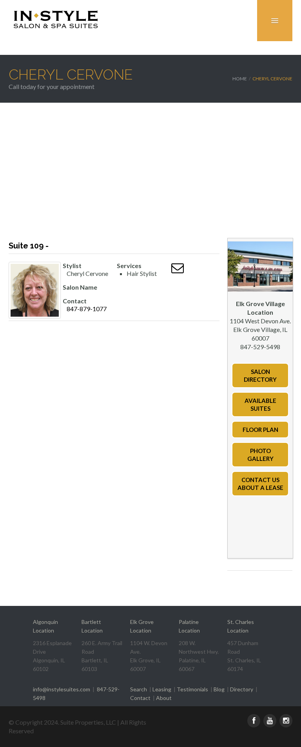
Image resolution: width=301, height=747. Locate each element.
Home (239, 79)
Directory (241, 689)
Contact (140, 697)
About (164, 697)
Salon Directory (260, 375)
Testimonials (192, 689)
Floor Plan (260, 429)
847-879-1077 (87, 308)
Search (138, 689)
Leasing (161, 689)
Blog (219, 689)
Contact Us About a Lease (260, 483)
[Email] (177, 270)
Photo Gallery (260, 454)
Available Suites (260, 404)
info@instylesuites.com (61, 689)
